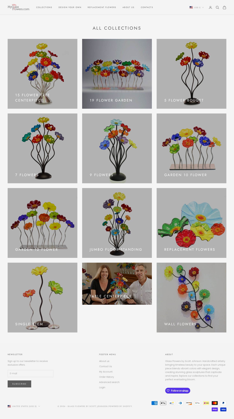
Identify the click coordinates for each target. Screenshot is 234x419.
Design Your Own (70, 7)
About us (104, 361)
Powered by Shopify (120, 406)
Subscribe (19, 383)
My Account (106, 371)
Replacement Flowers (102, 7)
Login (102, 387)
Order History (106, 377)
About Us (128, 7)
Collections (44, 7)
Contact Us (105, 366)
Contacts (147, 7)
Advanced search (109, 382)
